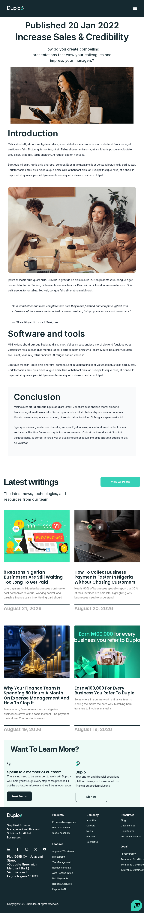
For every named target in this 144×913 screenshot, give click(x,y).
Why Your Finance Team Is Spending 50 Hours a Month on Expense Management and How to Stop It (36, 695)
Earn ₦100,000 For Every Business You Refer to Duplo (104, 690)
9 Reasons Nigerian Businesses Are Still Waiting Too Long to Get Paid (33, 577)
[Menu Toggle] (135, 8)
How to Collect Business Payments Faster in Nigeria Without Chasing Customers (104, 577)
